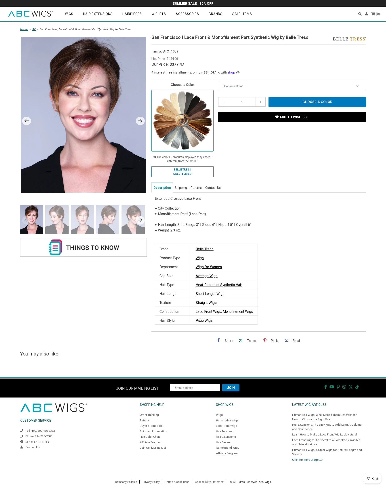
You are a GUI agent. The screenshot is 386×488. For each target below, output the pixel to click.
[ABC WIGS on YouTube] (331, 387)
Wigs (69, 14)
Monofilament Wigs (238, 311)
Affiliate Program (151, 442)
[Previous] (26, 121)
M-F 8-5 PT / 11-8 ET (38, 441)
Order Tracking (149, 414)
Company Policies (126, 482)
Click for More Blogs (305, 459)
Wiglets (159, 14)
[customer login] (366, 14)
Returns (145, 420)
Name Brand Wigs (227, 447)
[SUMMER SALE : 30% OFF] (193, 4)
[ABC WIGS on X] (350, 387)
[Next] (140, 121)
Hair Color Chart (150, 436)
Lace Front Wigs (208, 311)
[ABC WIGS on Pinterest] (338, 387)
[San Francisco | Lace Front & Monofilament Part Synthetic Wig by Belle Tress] (83, 115)
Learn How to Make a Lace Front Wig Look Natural (324, 434)
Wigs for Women (209, 267)
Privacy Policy (151, 482)
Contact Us (32, 447)
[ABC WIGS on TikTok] (357, 387)
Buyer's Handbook (152, 425)
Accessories (187, 14)
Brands (215, 14)
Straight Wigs (206, 303)
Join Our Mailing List (153, 447)
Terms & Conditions (177, 482)
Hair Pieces (223, 442)
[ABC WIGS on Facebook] (325, 387)
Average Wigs (207, 276)
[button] (360, 14)
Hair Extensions (98, 14)
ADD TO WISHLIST (294, 117)
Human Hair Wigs (227, 420)
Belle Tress (205, 249)
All (34, 29)
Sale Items (242, 14)
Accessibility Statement (209, 482)
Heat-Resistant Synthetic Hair (219, 285)
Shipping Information (153, 431)
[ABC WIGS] (30, 14)
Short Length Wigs (210, 294)
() (377, 14)
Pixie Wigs (204, 320)
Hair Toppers (224, 431)
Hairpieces (132, 14)
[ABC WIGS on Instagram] (344, 387)
